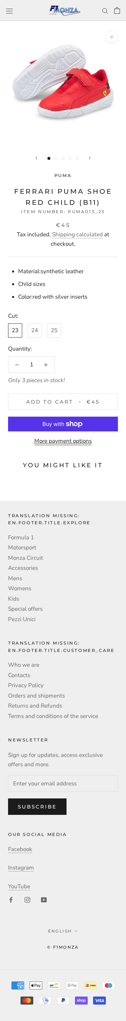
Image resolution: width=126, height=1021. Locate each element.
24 (34, 330)
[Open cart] (117, 10)
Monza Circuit (25, 558)
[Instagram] (27, 899)
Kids (13, 599)
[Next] (90, 158)
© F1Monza (63, 947)
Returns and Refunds (35, 706)
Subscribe (37, 806)
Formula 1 (21, 537)
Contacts (19, 675)
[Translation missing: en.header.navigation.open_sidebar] (9, 10)
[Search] (105, 10)
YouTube (19, 886)
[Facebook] (11, 899)
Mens (15, 578)
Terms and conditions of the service (53, 716)
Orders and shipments (36, 696)
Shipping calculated (77, 234)
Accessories (23, 568)
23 (15, 330)
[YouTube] (44, 899)
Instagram (21, 868)
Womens (19, 588)
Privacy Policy (26, 685)
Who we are (23, 665)
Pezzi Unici (22, 619)
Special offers (25, 609)
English (60, 931)
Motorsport (22, 547)
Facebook (20, 849)
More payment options (63, 441)
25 (54, 330)
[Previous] (36, 158)
